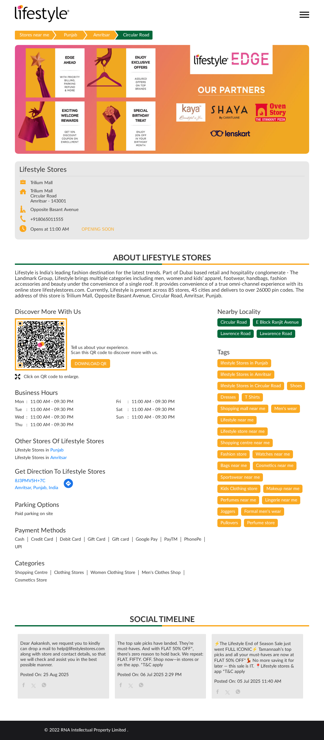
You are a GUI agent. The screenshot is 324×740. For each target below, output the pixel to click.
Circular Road (234, 322)
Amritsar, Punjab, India (36, 488)
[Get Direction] (68, 487)
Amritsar (101, 35)
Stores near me (34, 35)
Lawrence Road (236, 334)
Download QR (90, 364)
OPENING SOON (98, 229)
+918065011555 (46, 219)
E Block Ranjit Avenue (277, 322)
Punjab (70, 35)
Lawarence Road (276, 334)
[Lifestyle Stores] (42, 14)
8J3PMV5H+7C (30, 481)
